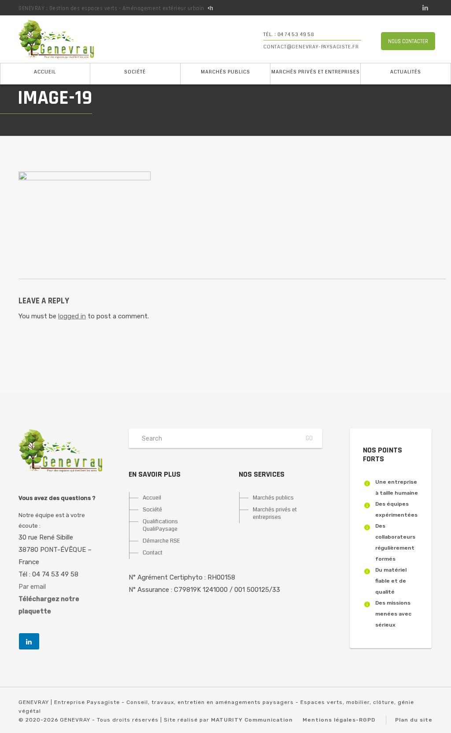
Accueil (45, 72)
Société (135, 72)
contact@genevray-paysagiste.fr (311, 47)
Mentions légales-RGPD (339, 720)
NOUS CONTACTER (408, 41)
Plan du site (414, 720)
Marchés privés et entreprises (315, 72)
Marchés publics (225, 72)
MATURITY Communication (252, 720)
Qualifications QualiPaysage (160, 525)
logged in (72, 316)
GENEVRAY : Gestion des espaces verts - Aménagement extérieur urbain (111, 8)
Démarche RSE (161, 541)
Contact (153, 553)
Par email (32, 587)
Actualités (405, 72)
